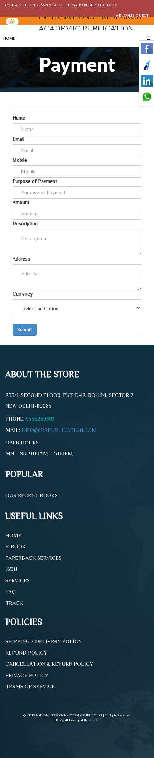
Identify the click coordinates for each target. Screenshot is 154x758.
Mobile (20, 160)
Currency (23, 294)
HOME (9, 38)
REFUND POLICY (26, 653)
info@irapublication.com (91, 5)
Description (25, 223)
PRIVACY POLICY (26, 675)
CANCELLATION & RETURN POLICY (49, 664)
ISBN (11, 569)
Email (18, 139)
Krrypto (93, 720)
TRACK (14, 603)
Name (19, 118)
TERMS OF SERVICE (30, 686)
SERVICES (17, 580)
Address (21, 259)
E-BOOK (15, 546)
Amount (21, 202)
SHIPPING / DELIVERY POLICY (43, 641)
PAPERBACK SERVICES (33, 558)
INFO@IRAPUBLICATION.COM (59, 430)
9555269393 (47, 5)
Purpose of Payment (35, 181)
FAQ (10, 591)
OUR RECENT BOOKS (31, 495)
